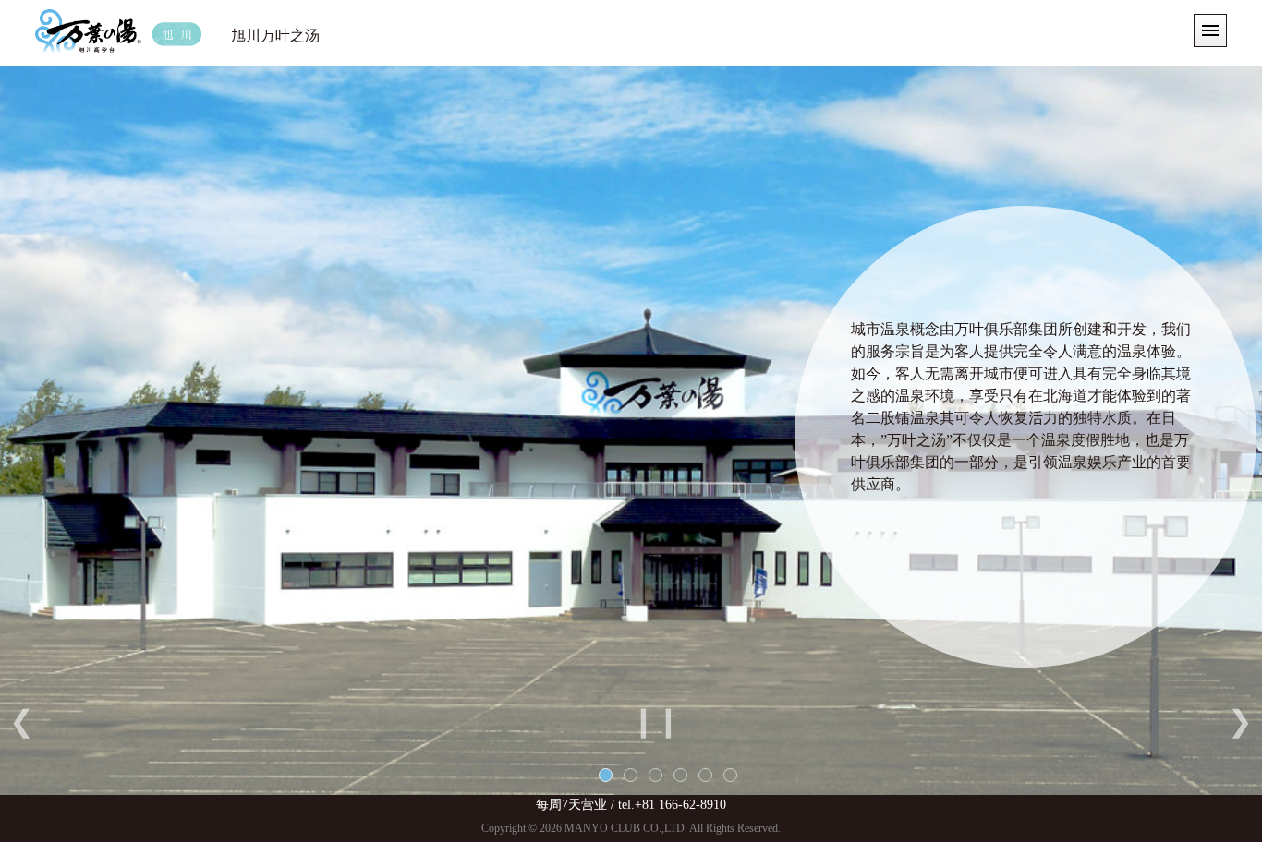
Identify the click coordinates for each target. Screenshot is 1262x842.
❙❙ (656, 721)
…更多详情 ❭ (1148, 425)
